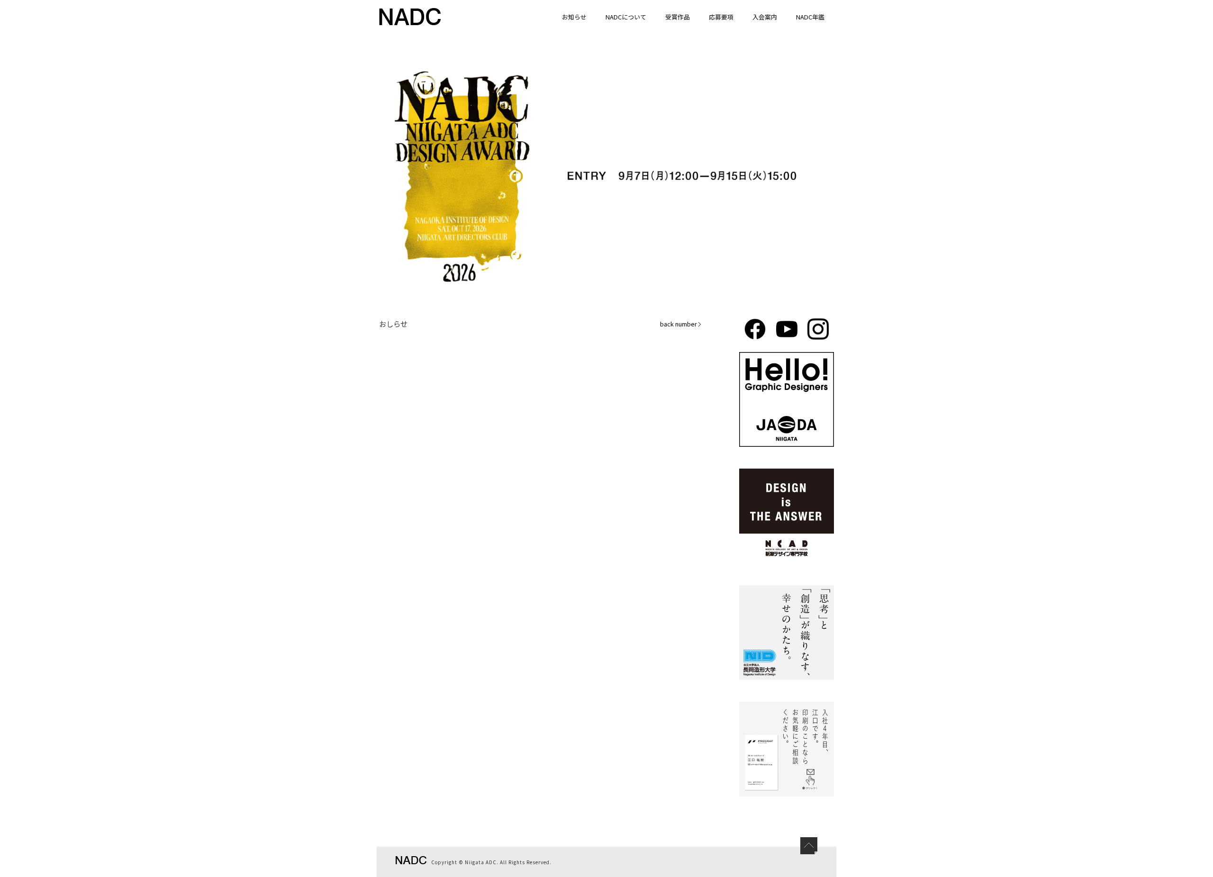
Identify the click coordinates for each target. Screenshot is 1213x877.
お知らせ (574, 16)
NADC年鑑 (810, 16)
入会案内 (764, 16)
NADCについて (626, 16)
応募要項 (721, 16)
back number (678, 323)
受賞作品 (677, 16)
